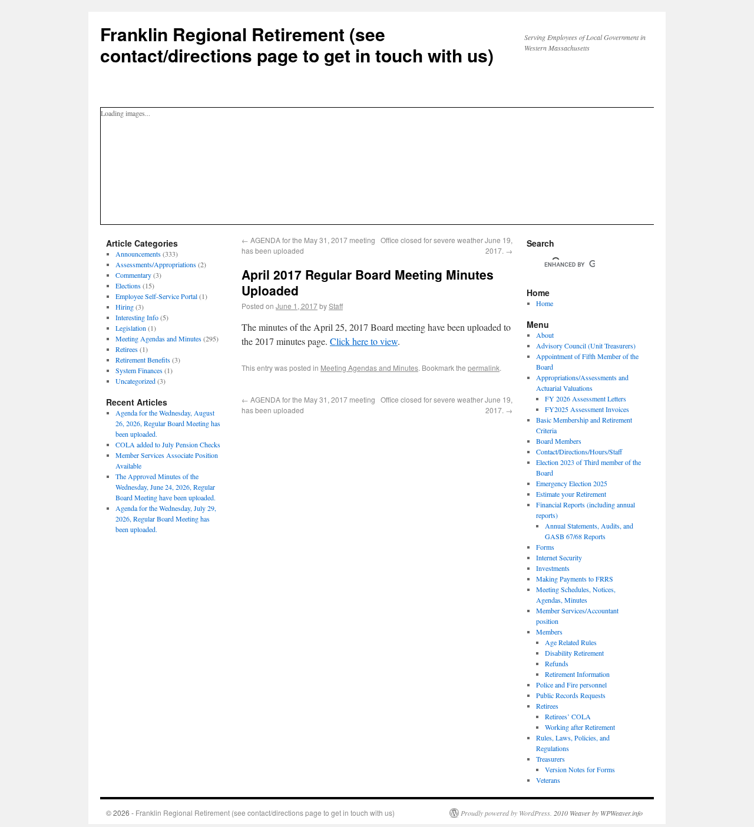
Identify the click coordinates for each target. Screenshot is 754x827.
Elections (128, 285)
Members (549, 631)
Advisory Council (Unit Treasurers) (586, 345)
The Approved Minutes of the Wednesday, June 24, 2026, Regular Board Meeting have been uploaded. (165, 486)
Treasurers (550, 758)
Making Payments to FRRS (574, 578)
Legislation (130, 328)
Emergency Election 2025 (571, 483)
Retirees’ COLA (568, 716)
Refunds (556, 663)
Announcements (138, 253)
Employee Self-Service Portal (156, 296)
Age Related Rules (571, 642)
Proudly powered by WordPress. (506, 813)
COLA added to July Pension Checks (167, 444)
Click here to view (364, 341)
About (545, 335)
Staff (336, 306)
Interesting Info (136, 317)
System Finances (139, 370)
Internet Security (559, 557)
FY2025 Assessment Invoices (587, 409)
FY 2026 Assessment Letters (585, 398)
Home (544, 303)
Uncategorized (135, 381)
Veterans (548, 780)
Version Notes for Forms (580, 769)
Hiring (124, 306)
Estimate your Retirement (571, 494)
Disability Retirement (574, 652)
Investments (553, 568)
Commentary (133, 275)
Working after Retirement (580, 727)
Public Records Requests (571, 695)
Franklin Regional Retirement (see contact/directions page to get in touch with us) (297, 44)
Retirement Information (577, 674)
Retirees (126, 349)
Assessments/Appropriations (155, 264)
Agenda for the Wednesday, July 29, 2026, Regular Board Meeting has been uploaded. (165, 518)
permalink (484, 368)
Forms (545, 547)
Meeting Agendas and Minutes (369, 368)
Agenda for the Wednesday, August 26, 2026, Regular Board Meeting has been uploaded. (167, 423)
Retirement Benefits (142, 359)
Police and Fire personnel (571, 684)
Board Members (558, 441)
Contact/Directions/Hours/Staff (579, 451)
